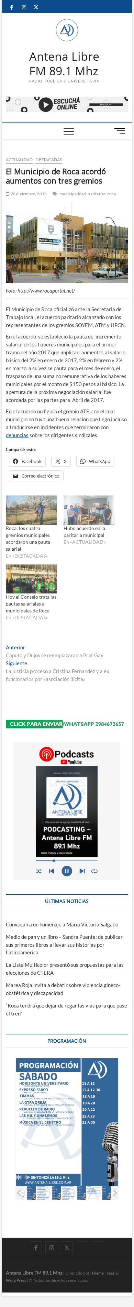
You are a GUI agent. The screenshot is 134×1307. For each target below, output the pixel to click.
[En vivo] (98, 1241)
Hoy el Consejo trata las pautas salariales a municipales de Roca (31, 603)
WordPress (16, 1280)
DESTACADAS (48, 159)
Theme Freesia (104, 1273)
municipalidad (72, 193)
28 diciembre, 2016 (28, 193)
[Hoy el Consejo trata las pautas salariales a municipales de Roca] (31, 578)
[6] (99, 1193)
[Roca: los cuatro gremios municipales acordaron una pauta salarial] (31, 509)
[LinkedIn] (82, 1241)
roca (111, 193)
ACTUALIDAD (19, 159)
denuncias (17, 435)
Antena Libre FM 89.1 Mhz (64, 63)
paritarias (96, 193)
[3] (23, 1193)
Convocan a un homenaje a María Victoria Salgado (62, 924)
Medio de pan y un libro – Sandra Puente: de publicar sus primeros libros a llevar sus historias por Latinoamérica (64, 945)
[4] (48, 1193)
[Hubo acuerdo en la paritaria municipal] (89, 509)
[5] (74, 1193)
